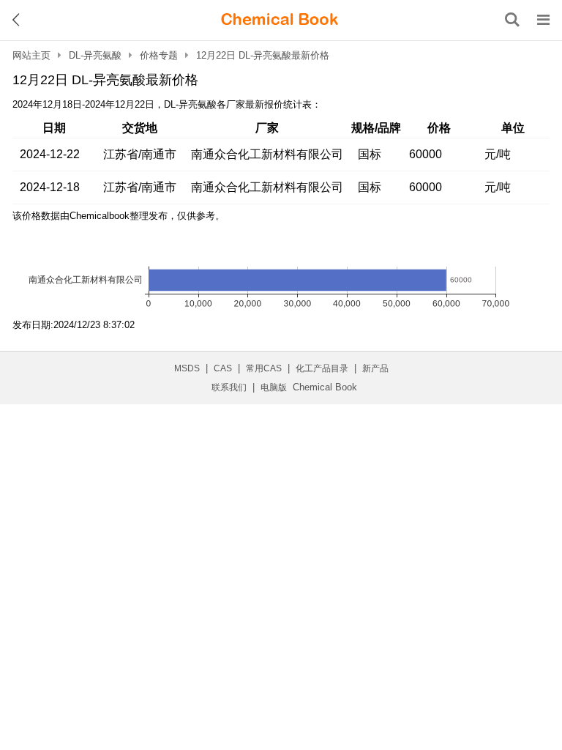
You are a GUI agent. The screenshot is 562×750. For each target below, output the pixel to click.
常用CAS (264, 368)
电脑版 (274, 387)
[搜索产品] (512, 19)
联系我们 (229, 387)
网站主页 (31, 55)
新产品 (375, 368)
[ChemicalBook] (279, 19)
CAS (223, 368)
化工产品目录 (322, 368)
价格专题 (159, 55)
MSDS (187, 368)
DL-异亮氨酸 (95, 55)
